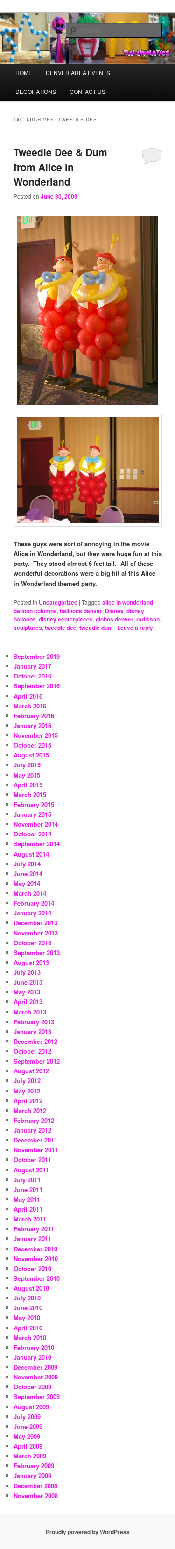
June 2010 (28, 1307)
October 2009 (32, 1386)
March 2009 (30, 1455)
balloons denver (81, 611)
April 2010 (28, 1327)
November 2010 (36, 1258)
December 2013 (35, 922)
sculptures (28, 627)
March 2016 (30, 705)
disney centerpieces (66, 619)
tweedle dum (96, 627)
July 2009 (27, 1416)
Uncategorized (58, 602)
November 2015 (36, 735)
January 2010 (32, 1357)
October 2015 (32, 745)
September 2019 (37, 656)
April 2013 (28, 1001)
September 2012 (37, 1060)
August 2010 (31, 1288)
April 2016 (28, 696)
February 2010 (34, 1347)
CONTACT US (87, 91)
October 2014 (32, 833)
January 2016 (32, 725)
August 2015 (31, 754)
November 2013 (36, 932)
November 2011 (36, 1149)
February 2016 (34, 715)
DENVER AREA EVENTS (78, 73)
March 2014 (30, 893)
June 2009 (28, 1426)
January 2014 (32, 912)
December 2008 (35, 1485)
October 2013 (32, 942)
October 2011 (32, 1159)
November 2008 (36, 1495)
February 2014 (34, 903)
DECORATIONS (35, 91)
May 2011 (27, 1199)
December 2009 (35, 1367)
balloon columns (35, 611)
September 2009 (37, 1396)
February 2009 (34, 1465)
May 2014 (27, 883)
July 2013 (27, 972)
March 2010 (30, 1337)
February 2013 (34, 1021)
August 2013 (31, 962)
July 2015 (27, 764)
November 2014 (36, 824)
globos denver (114, 619)
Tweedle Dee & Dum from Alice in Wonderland (60, 166)
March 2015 (30, 794)
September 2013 (37, 952)
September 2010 (37, 1278)
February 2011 (34, 1228)
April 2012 (28, 1100)
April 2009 (28, 1446)
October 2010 (32, 1268)
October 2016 (32, 675)
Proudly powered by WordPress (88, 1532)
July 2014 (27, 863)
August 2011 (31, 1169)
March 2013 (30, 1011)
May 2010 (27, 1317)
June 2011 (28, 1189)
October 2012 (32, 1051)
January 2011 (32, 1238)
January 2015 (32, 814)
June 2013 (28, 982)
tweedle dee (61, 627)
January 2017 (32, 666)
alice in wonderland (127, 602)
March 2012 (30, 1110)
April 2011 (28, 1209)
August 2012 (31, 1070)
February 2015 (34, 804)
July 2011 (27, 1179)
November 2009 (36, 1376)
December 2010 (35, 1248)
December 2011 (35, 1139)
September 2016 (37, 685)
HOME (23, 73)
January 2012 (32, 1130)
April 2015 (28, 784)
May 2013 (27, 991)
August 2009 (31, 1406)
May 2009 (27, 1436)
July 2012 (27, 1080)
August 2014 (31, 853)
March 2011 (30, 1218)
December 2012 (35, 1041)
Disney (114, 611)
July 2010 (27, 1297)
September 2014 (37, 843)
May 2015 (27, 775)
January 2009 (32, 1475)
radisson (148, 619)
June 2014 (28, 873)
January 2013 (32, 1031)
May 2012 (27, 1090)
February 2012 (34, 1120)
